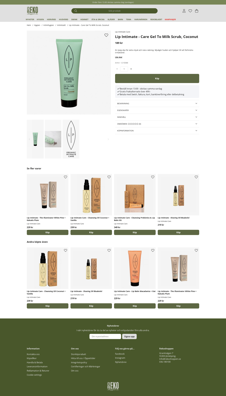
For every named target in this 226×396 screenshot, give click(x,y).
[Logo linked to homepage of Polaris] (32, 11)
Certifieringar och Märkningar (85, 366)
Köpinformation (125, 130)
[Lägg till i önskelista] (106, 35)
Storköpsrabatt (78, 354)
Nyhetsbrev (120, 362)
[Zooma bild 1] (69, 73)
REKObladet (156, 19)
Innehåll (121, 117)
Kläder (111, 19)
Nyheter (30, 19)
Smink (74, 19)
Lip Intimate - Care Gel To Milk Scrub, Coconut (89, 25)
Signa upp (129, 336)
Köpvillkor (32, 358)
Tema (128, 19)
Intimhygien (48, 25)
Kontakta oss (33, 354)
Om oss (74, 370)
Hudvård (63, 19)
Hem (29, 25)
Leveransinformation (37, 366)
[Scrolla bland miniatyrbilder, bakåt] (29, 139)
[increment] (131, 69)
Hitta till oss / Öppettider (83, 358)
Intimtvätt (61, 25)
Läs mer (118, 57)
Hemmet (84, 19)
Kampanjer (170, 19)
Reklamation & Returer (38, 370)
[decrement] (117, 69)
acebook (120, 353)
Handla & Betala (35, 362)
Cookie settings (34, 374)
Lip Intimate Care (122, 32)
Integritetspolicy (79, 362)
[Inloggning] (184, 11)
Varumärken (140, 19)
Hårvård (51, 19)
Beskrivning (123, 103)
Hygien (40, 19)
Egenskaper (123, 110)
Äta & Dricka (98, 19)
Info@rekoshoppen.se (170, 358)
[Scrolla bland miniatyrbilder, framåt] (108, 139)
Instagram (120, 357)
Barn (120, 19)
